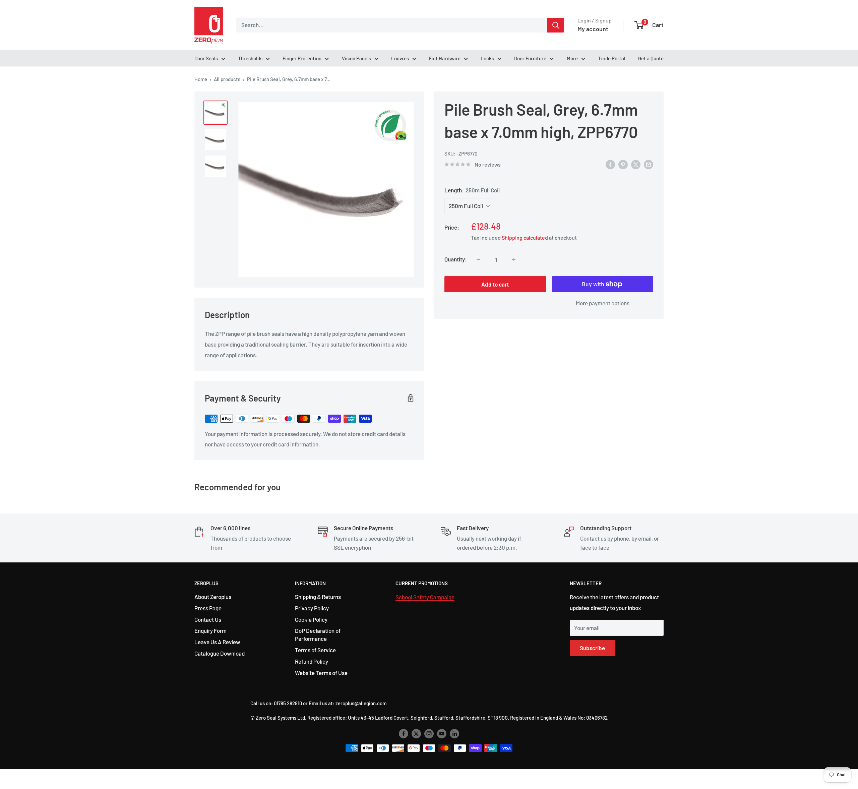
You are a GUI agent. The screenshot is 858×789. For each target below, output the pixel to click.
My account (592, 29)
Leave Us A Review (217, 642)
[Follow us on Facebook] (403, 733)
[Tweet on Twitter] (635, 164)
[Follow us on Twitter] (416, 733)
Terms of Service (315, 650)
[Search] (555, 25)
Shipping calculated (525, 238)
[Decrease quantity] (478, 259)
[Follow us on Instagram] (429, 733)
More (572, 58)
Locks (487, 58)
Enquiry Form (210, 630)
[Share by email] (648, 164)
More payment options (602, 303)
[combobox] (391, 25)
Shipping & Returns (318, 596)
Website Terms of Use (321, 672)
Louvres (400, 58)
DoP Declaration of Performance (318, 634)
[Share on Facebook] (610, 164)
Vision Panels (356, 58)
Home (200, 79)
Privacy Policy (312, 608)
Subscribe (592, 648)
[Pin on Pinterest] (623, 164)
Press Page (208, 608)
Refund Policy (311, 661)
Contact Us (207, 619)
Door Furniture (530, 58)
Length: (472, 190)
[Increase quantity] (514, 259)
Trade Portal (611, 58)
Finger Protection (302, 58)
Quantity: (455, 259)
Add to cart (495, 284)
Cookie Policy (311, 619)
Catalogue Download (219, 653)
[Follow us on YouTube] (441, 733)
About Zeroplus (212, 596)
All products (227, 79)
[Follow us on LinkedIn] (454, 733)
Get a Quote (651, 58)
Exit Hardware (445, 58)
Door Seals (206, 58)
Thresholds (250, 58)
